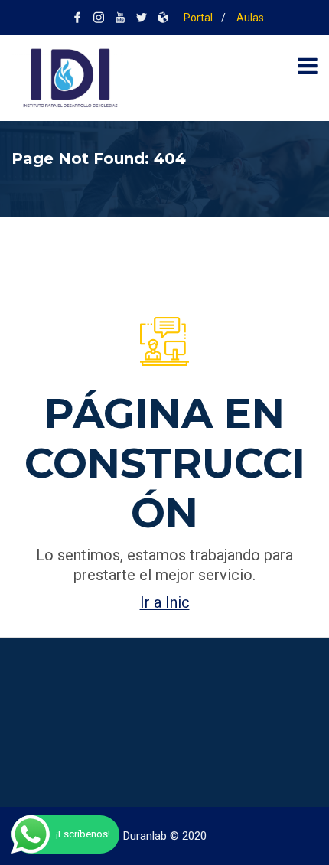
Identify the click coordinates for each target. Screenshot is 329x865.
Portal (197, 17)
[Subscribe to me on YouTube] (120, 17)
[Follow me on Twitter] (141, 17)
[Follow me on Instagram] (98, 17)
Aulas (249, 17)
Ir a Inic (165, 602)
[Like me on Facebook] (77, 17)
